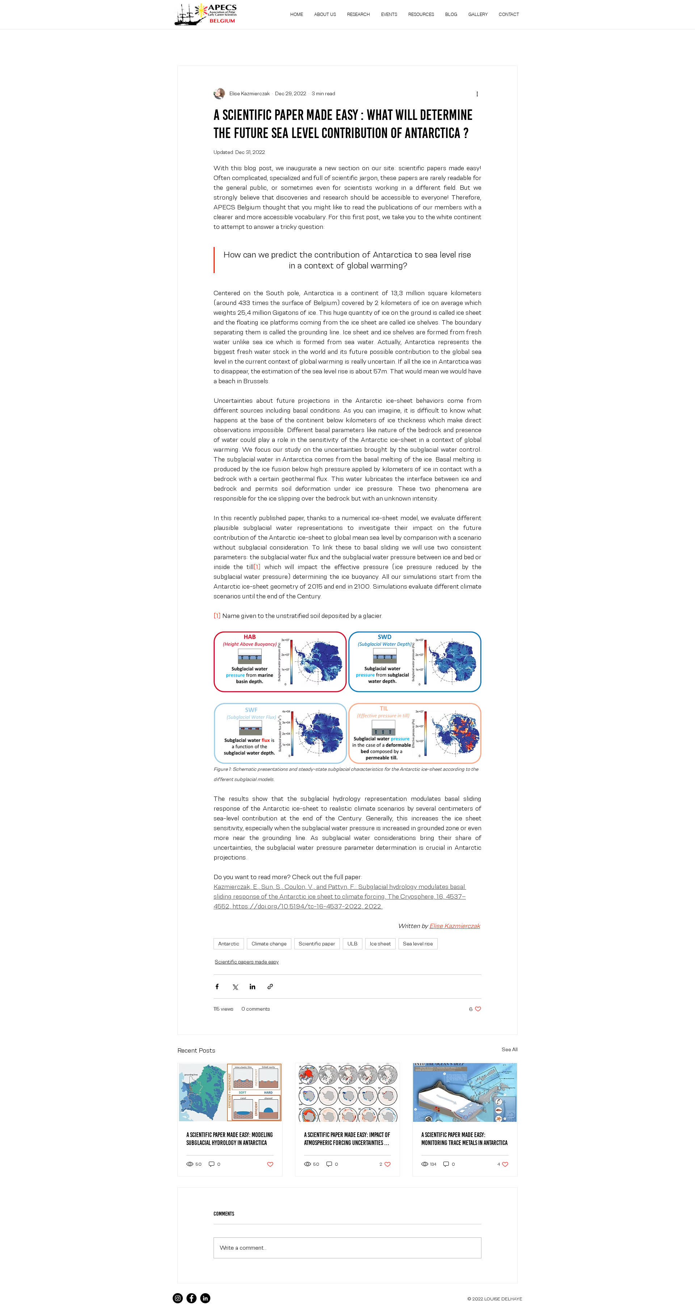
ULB (353, 943)
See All (510, 1049)
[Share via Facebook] (217, 986)
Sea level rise (418, 943)
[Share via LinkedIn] (252, 986)
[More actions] (477, 93)
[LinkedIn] (205, 1298)
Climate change (269, 943)
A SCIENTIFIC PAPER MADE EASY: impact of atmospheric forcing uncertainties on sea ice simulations (347, 1139)
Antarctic (228, 943)
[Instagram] (178, 1298)
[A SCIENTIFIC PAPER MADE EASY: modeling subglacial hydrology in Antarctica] (230, 1092)
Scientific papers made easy (247, 962)
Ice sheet (380, 943)
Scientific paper (317, 943)
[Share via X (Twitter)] (234, 986)
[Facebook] (191, 1298)
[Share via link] (270, 986)
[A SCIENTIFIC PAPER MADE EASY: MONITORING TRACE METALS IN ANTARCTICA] (465, 1092)
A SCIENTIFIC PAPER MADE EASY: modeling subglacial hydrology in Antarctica (229, 1139)
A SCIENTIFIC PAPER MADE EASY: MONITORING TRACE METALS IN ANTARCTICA (464, 1139)
